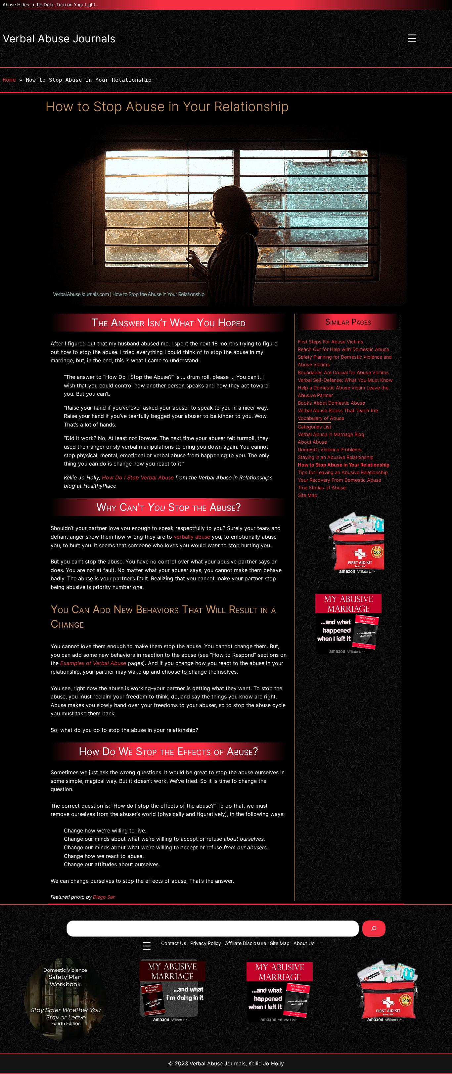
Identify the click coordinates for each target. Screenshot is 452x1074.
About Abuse (312, 442)
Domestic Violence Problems (330, 449)
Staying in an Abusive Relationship (336, 457)
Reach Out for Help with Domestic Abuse (343, 349)
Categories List (314, 426)
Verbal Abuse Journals (59, 38)
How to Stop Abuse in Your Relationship (343, 465)
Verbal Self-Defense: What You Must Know (345, 380)
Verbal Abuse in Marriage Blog (331, 434)
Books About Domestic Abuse (331, 403)
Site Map (307, 495)
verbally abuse (192, 536)
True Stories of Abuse (322, 487)
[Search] (374, 928)
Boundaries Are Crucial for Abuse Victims (343, 372)
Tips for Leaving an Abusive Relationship (343, 472)
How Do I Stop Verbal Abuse (138, 477)
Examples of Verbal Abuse (93, 663)
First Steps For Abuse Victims (330, 341)
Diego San (104, 897)
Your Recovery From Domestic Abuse (339, 480)
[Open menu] (412, 38)
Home (9, 80)
